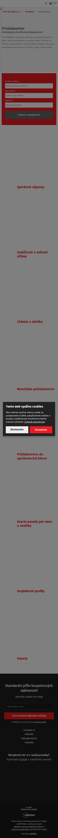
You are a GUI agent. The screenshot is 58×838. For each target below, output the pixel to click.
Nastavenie (17, 429)
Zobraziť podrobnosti (34, 422)
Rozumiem (41, 429)
